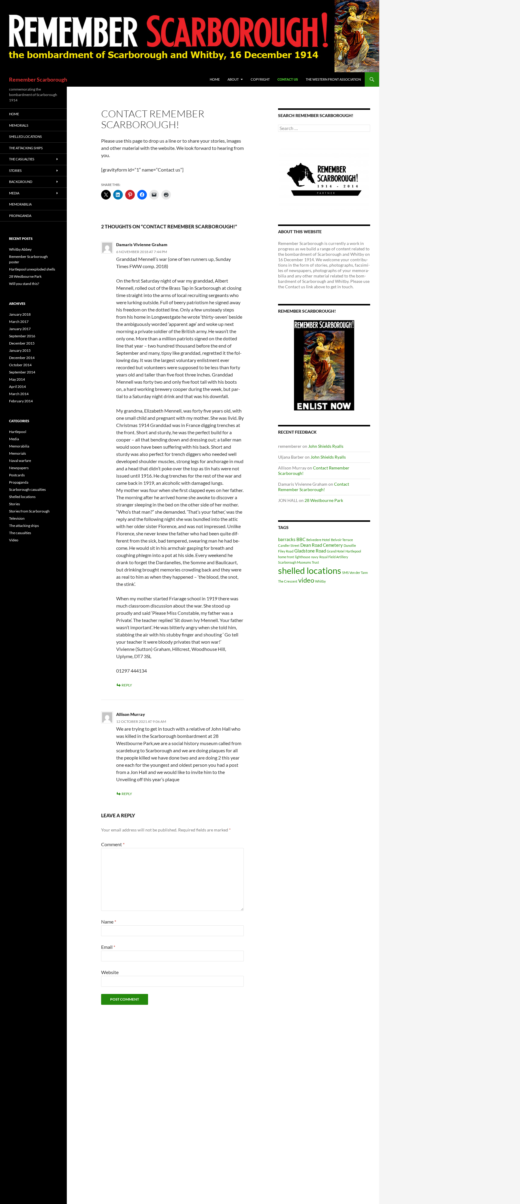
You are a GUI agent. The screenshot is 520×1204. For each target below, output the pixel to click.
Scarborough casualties (27, 489)
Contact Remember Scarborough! (313, 486)
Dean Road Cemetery (321, 545)
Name (108, 921)
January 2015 (20, 350)
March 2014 (19, 394)
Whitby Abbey (20, 249)
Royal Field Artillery (333, 557)
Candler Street (288, 545)
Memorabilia (20, 204)
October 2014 (20, 365)
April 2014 (17, 386)
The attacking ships (26, 148)
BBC (300, 539)
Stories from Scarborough (29, 511)
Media (14, 193)
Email (108, 947)
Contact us (287, 79)
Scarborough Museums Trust (298, 562)
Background (20, 182)
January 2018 (20, 314)
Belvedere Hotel (318, 540)
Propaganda (20, 216)
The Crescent (287, 581)
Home (215, 79)
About (233, 79)
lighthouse (302, 557)
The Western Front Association (333, 79)
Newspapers (19, 468)
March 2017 (19, 321)
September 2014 (22, 372)
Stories (15, 170)
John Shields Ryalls (325, 446)
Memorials (18, 125)
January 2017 (20, 329)
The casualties (21, 159)
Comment (113, 844)
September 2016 (22, 336)
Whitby (320, 581)
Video (13, 540)
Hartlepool (353, 551)
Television (17, 518)
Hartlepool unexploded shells (32, 269)
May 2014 (17, 379)
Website (110, 972)
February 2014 (21, 401)
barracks (287, 539)
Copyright (260, 79)
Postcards (17, 475)
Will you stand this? (24, 283)
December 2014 (22, 357)
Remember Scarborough (38, 79)
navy (314, 557)
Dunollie (350, 545)
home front (286, 557)
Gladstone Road (310, 550)
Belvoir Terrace (342, 540)
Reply (127, 685)
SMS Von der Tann (355, 572)
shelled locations (309, 570)
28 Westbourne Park (324, 500)
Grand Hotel (336, 551)
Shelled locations (25, 136)
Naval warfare (20, 460)
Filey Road (285, 551)
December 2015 (22, 343)
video (306, 580)
